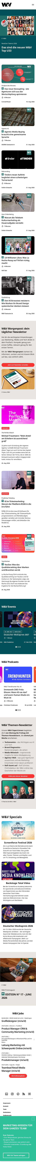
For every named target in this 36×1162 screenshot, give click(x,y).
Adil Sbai (4, 270)
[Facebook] (18, 1094)
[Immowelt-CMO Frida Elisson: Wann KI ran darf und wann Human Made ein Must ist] (18, 675)
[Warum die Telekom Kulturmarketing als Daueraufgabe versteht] (18, 202)
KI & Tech (5, 493)
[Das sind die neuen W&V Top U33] (18, 26)
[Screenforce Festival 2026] (18, 840)
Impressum (6, 1103)
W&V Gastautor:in (7, 313)
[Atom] (29, 1094)
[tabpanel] (18, 627)
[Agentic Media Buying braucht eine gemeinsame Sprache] (18, 117)
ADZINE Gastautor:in (8, 144)
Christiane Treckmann (11, 705)
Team (5, 1109)
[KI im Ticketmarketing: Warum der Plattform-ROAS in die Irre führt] (18, 480)
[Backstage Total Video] (18, 882)
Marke (4, 557)
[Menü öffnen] (32, 4)
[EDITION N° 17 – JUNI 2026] (18, 970)
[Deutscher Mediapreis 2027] (18, 619)
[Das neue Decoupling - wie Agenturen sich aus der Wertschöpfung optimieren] (18, 74)
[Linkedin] (6, 1094)
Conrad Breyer (6, 102)
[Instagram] (12, 1094)
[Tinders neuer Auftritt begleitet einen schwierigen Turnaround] (18, 159)
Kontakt (5, 1106)
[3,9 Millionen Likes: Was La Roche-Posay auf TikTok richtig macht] (18, 245)
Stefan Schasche (7, 187)
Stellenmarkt (7, 1115)
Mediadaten (7, 1112)
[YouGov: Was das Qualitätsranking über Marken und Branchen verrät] (18, 543)
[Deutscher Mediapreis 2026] (18, 925)
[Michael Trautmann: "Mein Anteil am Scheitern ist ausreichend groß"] (18, 414)
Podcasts (5, 428)
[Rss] (23, 1094)
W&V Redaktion (9, 642)
